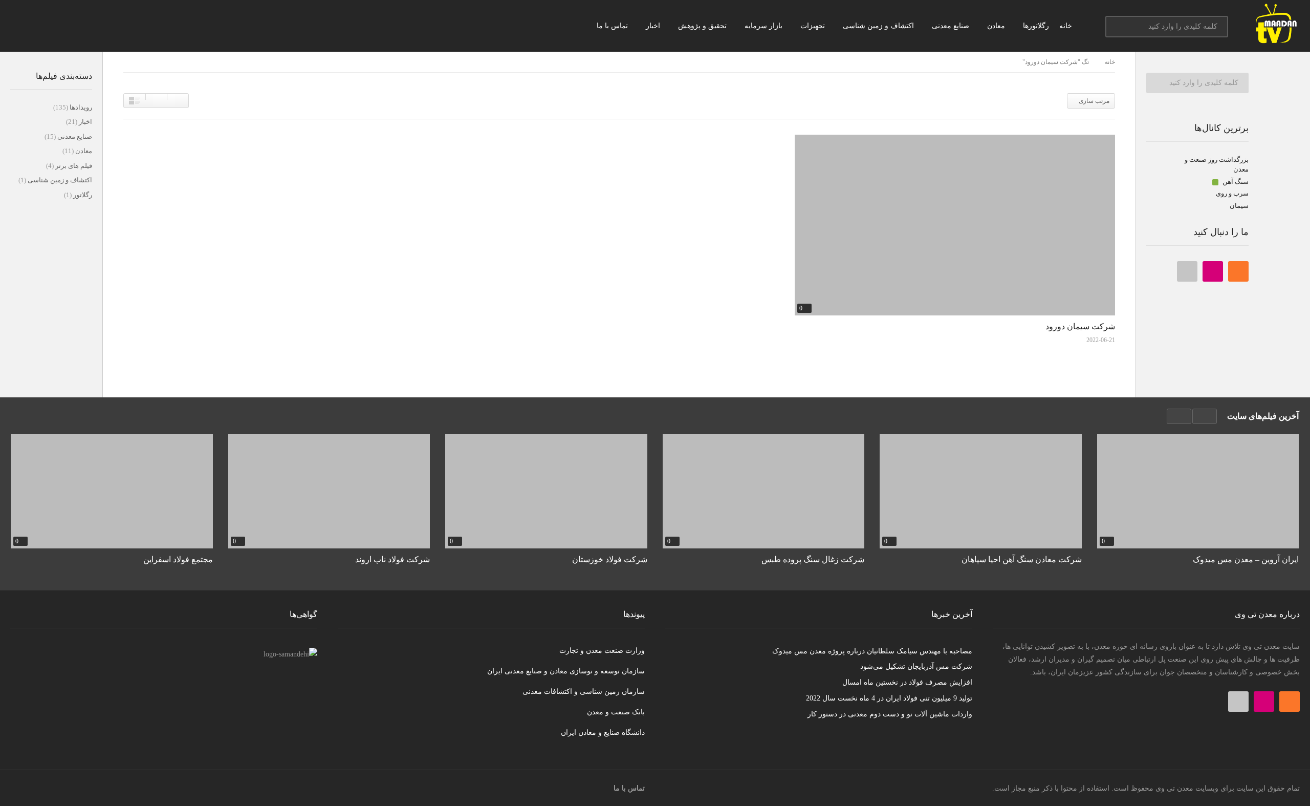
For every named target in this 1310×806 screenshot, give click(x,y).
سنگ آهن (1235, 181)
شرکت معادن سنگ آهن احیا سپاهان (1022, 559)
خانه (1066, 26)
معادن (997, 26)
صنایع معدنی (951, 26)
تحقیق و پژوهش (703, 26)
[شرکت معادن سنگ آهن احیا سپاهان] (981, 491)
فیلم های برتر (73, 165)
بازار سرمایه (764, 26)
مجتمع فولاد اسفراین (178, 559)
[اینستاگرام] (1213, 271)
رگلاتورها (1036, 26)
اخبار (654, 26)
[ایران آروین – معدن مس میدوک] (1198, 491)
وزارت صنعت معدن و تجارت (602, 650)
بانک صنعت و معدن (616, 712)
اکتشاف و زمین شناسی (879, 26)
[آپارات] (1187, 271)
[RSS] (1238, 271)
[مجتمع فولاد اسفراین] (112, 491)
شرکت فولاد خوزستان (609, 559)
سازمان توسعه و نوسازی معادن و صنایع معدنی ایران (566, 671)
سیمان (1239, 205)
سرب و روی (1232, 193)
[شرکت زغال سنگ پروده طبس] (764, 491)
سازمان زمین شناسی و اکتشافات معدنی (583, 691)
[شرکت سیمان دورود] (955, 225)
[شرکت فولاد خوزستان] (546, 491)
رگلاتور (82, 195)
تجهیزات (813, 26)
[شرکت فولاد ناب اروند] (329, 491)
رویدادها (80, 107)
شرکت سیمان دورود (1080, 326)
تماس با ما (613, 26)
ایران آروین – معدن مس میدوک (1246, 559)
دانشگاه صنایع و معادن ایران (603, 732)
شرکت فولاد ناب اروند (392, 559)
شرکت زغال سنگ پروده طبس (812, 559)
